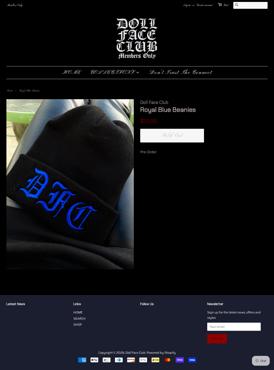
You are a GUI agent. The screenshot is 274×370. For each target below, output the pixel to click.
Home (9, 91)
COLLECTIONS (113, 72)
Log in (187, 5)
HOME (71, 72)
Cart (225, 5)
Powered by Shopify (161, 352)
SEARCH (79, 318)
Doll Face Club (135, 352)
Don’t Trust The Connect (180, 72)
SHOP (77, 324)
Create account (204, 5)
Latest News (15, 304)
